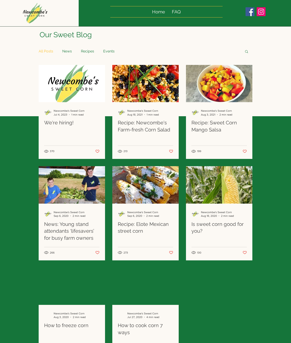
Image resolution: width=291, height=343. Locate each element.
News (67, 51)
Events (109, 51)
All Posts (46, 51)
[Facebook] (250, 11)
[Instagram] (261, 11)
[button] (246, 51)
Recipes (87, 51)
